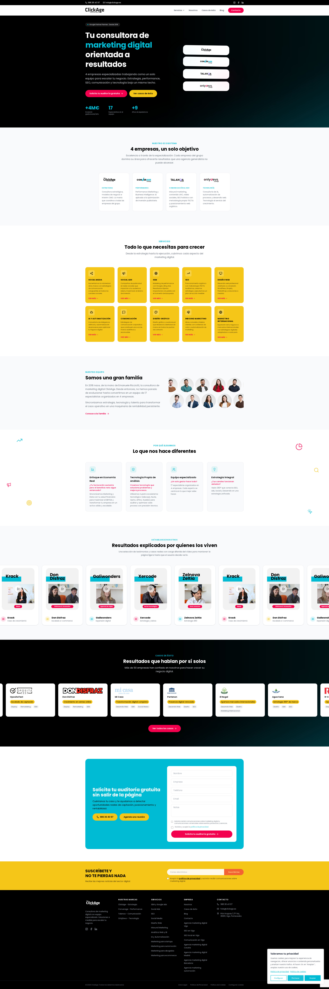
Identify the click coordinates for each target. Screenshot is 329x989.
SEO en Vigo (189, 930)
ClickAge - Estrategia (127, 904)
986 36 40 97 (94, 2)
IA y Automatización (160, 937)
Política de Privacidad (199, 985)
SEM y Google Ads (159, 904)
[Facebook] (238, 3)
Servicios (178, 10)
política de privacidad (199, 827)
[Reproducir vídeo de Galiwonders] (92, 589)
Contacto (236, 10)
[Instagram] (234, 3)
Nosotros (193, 10)
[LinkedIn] (243, 3)
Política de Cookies (218, 985)
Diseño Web (156, 923)
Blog (222, 10)
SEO (153, 913)
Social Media (156, 918)
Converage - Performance (130, 909)
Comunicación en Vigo (194, 940)
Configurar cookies (236, 985)
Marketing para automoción (163, 946)
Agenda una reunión (134, 816)
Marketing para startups (162, 941)
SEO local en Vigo (191, 935)
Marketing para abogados (162, 951)
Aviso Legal (182, 985)
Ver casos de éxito (143, 93)
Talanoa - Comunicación (129, 913)
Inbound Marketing (159, 927)
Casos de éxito (209, 10)
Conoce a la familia (95, 413)
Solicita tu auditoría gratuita (104, 93)
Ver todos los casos (162, 728)
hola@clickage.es (113, 2)
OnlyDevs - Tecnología (128, 918)
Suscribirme (234, 872)
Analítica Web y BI (159, 932)
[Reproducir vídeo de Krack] (225, 589)
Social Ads (155, 909)
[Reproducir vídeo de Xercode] (136, 589)
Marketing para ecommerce (164, 955)
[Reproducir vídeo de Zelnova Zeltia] (180, 589)
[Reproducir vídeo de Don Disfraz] (48, 589)
